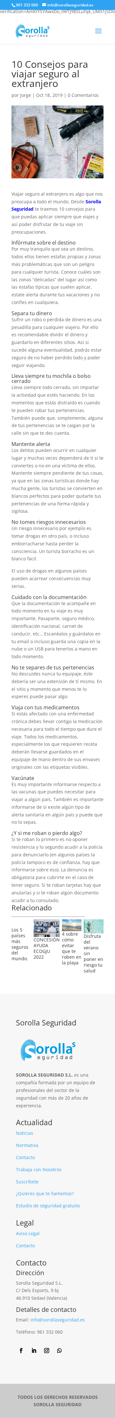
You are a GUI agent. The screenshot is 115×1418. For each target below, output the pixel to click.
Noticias (24, 1133)
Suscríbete (27, 1182)
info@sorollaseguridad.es (57, 1320)
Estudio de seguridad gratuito (48, 1206)
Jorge (25, 95)
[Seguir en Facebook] (21, 1350)
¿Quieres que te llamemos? (45, 1193)
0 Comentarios (83, 95)
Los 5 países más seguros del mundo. (20, 944)
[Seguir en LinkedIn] (34, 1350)
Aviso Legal (28, 1233)
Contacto (25, 1157)
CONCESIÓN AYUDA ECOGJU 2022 (47, 948)
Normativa (27, 1145)
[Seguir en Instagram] (47, 1350)
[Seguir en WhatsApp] (59, 1350)
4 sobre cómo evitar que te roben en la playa (71, 948)
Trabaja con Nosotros (39, 1169)
